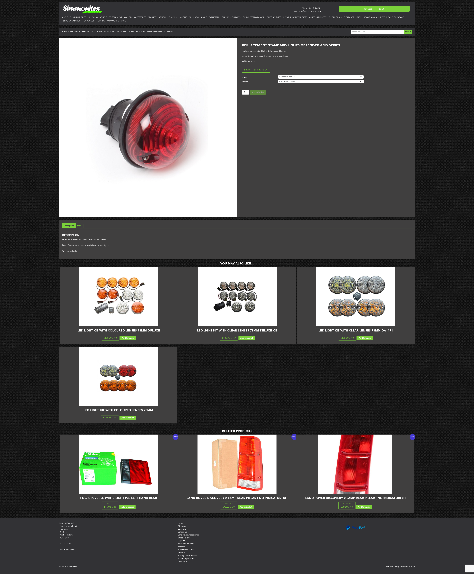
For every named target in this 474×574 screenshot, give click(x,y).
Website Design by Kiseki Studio (400, 567)
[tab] (69, 225)
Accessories (140, 17)
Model (245, 82)
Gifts (358, 17)
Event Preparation (186, 559)
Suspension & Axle (198, 17)
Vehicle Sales (79, 17)
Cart (376, 9)
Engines (173, 17)
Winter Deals (335, 17)
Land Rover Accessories (188, 535)
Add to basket (258, 92)
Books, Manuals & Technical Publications (384, 17)
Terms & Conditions (71, 21)
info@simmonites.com (309, 11)
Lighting (183, 17)
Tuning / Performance (253, 17)
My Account (90, 21)
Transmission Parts (231, 17)
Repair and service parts (295, 17)
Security (152, 17)
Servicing (93, 17)
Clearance (349, 17)
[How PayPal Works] (355, 530)
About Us (66, 17)
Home (180, 523)
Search (408, 31)
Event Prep (214, 17)
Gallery (128, 17)
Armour (163, 17)
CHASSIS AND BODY (317, 17)
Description (69, 226)
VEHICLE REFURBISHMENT (111, 17)
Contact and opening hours (112, 21)
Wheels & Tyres (274, 17)
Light (244, 77)
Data (79, 226)
